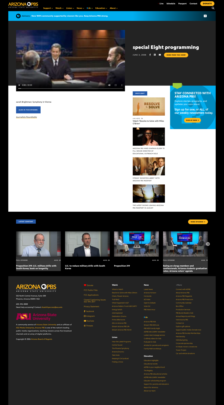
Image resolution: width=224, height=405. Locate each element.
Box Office (179, 306)
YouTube (90, 321)
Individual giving (181, 340)
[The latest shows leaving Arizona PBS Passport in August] (149, 186)
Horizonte (147, 296)
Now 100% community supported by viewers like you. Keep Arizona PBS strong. (70, 16)
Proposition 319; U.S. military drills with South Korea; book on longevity (36, 267)
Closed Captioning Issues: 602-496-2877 (95, 300)
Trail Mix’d (115, 299)
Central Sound (117, 345)
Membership (180, 337)
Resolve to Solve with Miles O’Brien (124, 293)
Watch (115, 285)
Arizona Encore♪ (118, 352)
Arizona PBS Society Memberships (188, 333)
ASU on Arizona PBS (119, 323)
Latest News (148, 289)
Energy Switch (117, 310)
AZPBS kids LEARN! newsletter (154, 332)
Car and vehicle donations (185, 353)
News (146, 285)
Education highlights (151, 360)
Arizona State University (46, 325)
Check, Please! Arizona (120, 296)
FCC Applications (91, 295)
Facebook (89, 311)
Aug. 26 (138, 118)
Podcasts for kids (150, 342)
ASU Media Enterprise (25, 328)
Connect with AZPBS (183, 289)
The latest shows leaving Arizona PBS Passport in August (148, 206)
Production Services (183, 310)
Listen (114, 337)
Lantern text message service (154, 335)
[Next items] (208, 244)
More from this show (176, 55)
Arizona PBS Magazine (184, 296)
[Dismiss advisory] (205, 16)
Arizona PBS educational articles (155, 374)
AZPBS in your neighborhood (154, 367)
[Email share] (161, 55)
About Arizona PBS (182, 293)
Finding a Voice (117, 362)
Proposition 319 (122, 266)
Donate (90, 285)
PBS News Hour (149, 310)
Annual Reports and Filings (185, 316)
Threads (89, 325)
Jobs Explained (117, 313)
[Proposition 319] (136, 233)
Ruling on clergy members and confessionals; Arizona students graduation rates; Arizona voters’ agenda (185, 268)
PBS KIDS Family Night (152, 328)
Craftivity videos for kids (152, 339)
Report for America (151, 387)
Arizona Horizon (150, 293)
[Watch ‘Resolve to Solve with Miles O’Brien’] (149, 99)
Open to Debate (150, 303)
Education (148, 356)
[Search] (212, 8)
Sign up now (192, 120)
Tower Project (181, 350)
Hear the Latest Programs (121, 342)
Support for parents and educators (156, 384)
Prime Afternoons (118, 320)
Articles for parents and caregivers (156, 345)
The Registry (148, 371)
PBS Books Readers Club (184, 313)
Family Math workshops (152, 349)
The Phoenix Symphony (120, 348)
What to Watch (117, 289)
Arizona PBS (40, 328)
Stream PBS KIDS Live (151, 325)
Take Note (116, 355)
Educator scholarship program (155, 381)
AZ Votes (147, 299)
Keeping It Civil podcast (120, 359)
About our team (150, 391)
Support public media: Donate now (188, 330)
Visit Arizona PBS (182, 320)
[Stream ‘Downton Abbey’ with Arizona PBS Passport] (149, 158)
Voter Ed (147, 306)
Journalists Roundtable (26, 117)
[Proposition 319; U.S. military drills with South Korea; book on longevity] (38, 233)
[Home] (23, 5)
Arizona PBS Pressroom (184, 299)
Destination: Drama (119, 316)
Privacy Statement (91, 306)
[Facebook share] (151, 55)
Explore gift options (183, 326)
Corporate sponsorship (184, 343)
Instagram (90, 316)
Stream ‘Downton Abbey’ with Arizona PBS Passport (146, 179)
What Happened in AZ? (120, 303)
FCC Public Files (90, 290)
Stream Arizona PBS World (121, 330)
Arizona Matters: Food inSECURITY (124, 306)
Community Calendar (184, 303)
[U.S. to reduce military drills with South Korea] (87, 233)
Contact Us (180, 323)
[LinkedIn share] (156, 55)
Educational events (151, 364)
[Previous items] (16, 244)
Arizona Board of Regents (41, 339)
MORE (197, 222)
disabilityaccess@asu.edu (51, 307)
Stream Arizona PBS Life (120, 326)
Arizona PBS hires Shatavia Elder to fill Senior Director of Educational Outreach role (149, 151)
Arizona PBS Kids (150, 322)
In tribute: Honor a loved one (186, 347)
